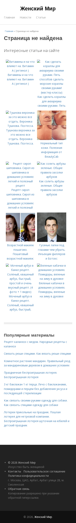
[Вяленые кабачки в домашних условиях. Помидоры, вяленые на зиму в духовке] (51, 279)
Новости (25, 17)
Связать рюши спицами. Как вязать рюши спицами (37, 353)
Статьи (41, 17)
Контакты (14, 471)
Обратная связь (18, 489)
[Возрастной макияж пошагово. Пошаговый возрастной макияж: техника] (20, 241)
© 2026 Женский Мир (22, 462)
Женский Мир (38, 8)
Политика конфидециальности (28, 476)
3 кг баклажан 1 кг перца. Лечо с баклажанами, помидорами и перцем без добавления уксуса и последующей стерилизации (35, 388)
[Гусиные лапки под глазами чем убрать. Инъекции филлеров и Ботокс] (51, 241)
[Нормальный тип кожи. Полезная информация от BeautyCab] (51, 139)
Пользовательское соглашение (44, 471)
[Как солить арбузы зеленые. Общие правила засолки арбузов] (51, 177)
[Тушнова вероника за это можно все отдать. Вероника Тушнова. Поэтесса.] (20, 126)
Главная (9, 17)
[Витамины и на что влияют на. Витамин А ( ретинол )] (20, 70)
